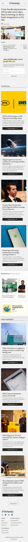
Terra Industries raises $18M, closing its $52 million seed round (13, 483)
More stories (13, 503)
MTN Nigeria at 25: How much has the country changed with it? (13, 438)
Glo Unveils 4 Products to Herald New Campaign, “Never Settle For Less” (8, 296)
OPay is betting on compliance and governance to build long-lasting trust (13, 350)
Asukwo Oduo (6, 24)
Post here (14, 310)
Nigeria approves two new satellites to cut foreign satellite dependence (13, 162)
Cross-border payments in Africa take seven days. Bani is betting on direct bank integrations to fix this (13, 14)
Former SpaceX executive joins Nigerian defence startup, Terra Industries (13, 207)
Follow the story (11, 128)
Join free (15, 76)
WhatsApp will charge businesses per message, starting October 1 (10, 253)
